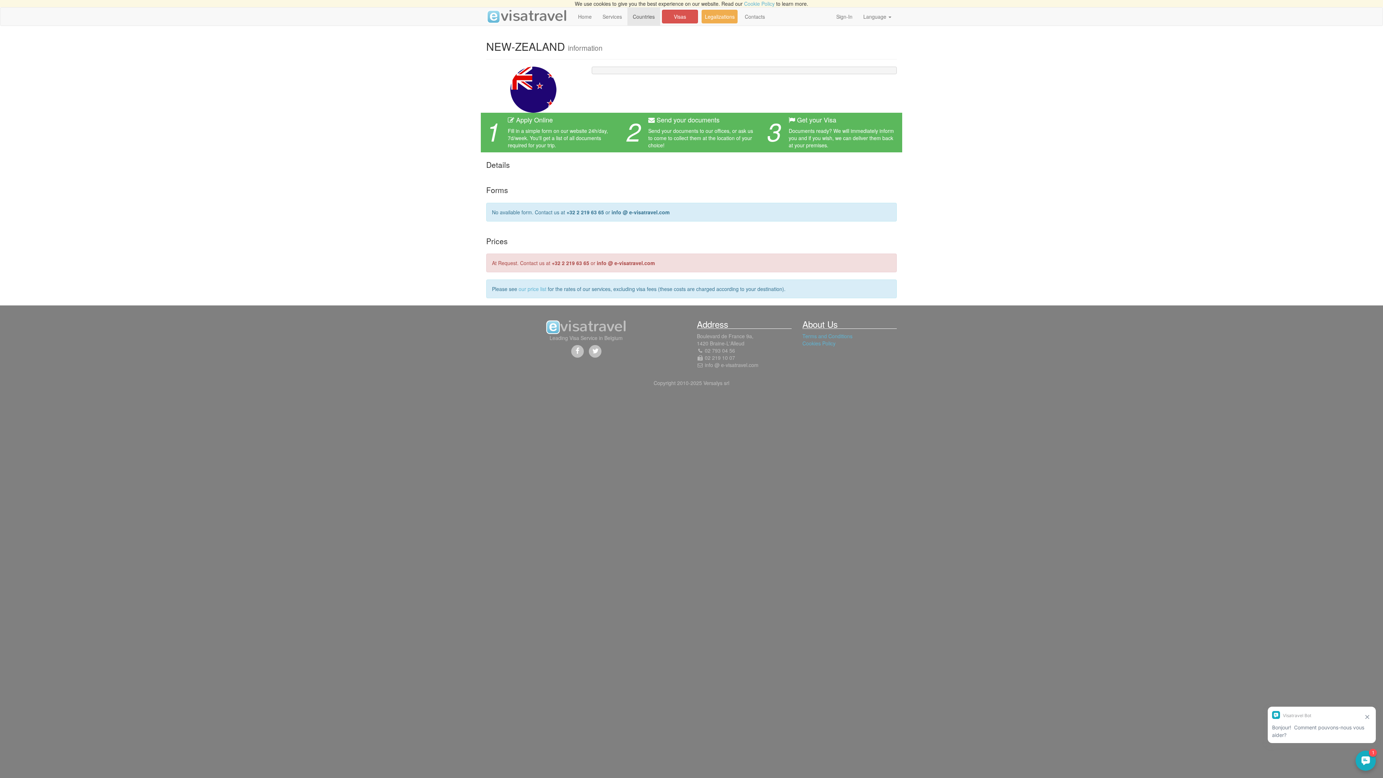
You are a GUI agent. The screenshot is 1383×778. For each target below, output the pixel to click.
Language (875, 16)
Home (585, 16)
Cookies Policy (819, 343)
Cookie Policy (759, 3)
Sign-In (844, 16)
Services (612, 16)
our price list (532, 288)
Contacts (755, 16)
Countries (644, 16)
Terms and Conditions (827, 336)
